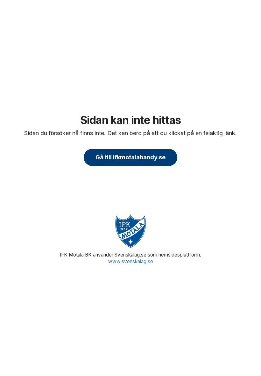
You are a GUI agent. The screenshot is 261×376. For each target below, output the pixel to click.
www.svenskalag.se (130, 261)
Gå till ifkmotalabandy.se (130, 157)
